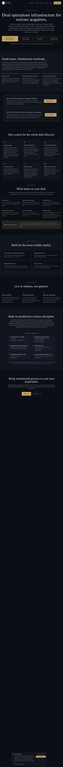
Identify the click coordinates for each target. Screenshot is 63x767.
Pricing (36, 3)
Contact (46, 3)
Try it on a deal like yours (40, 38)
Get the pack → (51, 114)
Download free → (50, 101)
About (41, 3)
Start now (26, 399)
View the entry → (14, 363)
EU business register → (39, 347)
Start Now (57, 3)
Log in (50, 3)
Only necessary (41, 754)
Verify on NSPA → (38, 356)
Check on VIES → (14, 345)
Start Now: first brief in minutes (9, 38)
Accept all (41, 756)
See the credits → (38, 363)
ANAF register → (21, 345)
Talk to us (36, 399)
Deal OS (31, 3)
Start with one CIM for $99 (26, 38)
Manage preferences (20, 764)
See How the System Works (54, 38)
